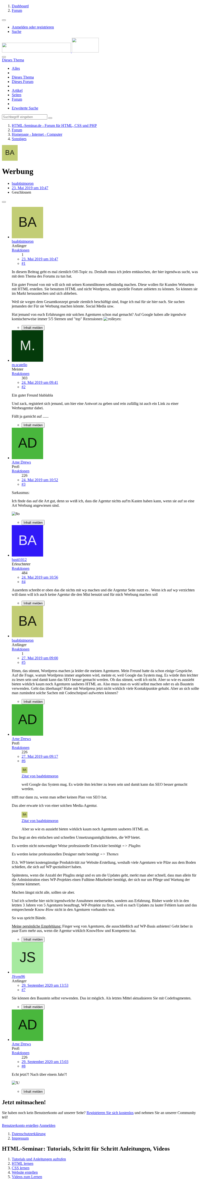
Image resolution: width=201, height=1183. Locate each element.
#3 (23, 484)
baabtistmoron (23, 183)
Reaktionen (20, 250)
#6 (23, 761)
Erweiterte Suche (25, 108)
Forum (17, 99)
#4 (23, 582)
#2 (23, 387)
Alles (16, 68)
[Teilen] (4, 202)
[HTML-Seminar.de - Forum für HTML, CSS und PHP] (50, 51)
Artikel (17, 90)
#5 (23, 662)
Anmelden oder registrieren (33, 27)
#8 (23, 1066)
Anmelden (47, 1125)
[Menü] (4, 20)
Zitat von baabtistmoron (40, 776)
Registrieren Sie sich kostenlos (110, 1113)
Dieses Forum (22, 82)
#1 (23, 263)
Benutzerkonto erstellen (20, 1125)
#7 (23, 990)
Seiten (16, 95)
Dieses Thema (23, 77)
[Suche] (4, 57)
